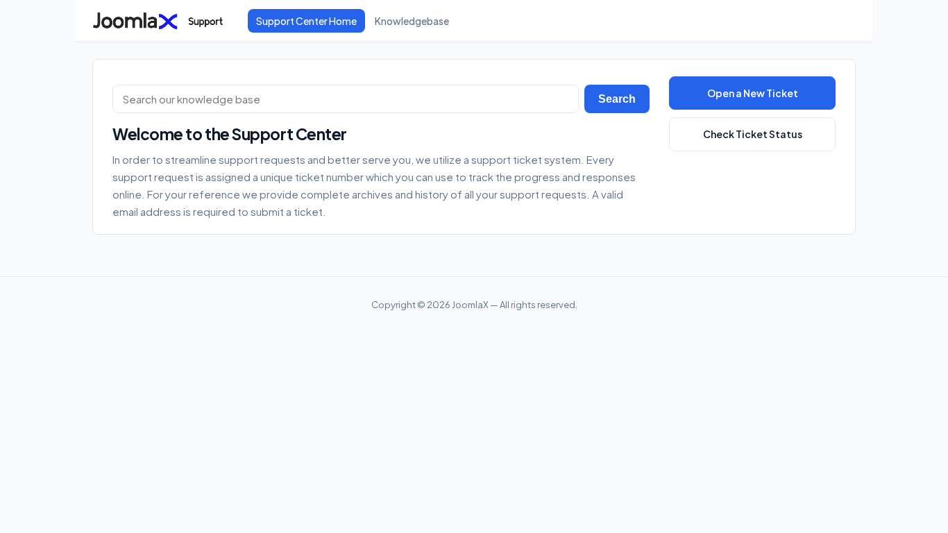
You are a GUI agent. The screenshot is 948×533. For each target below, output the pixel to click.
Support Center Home (306, 21)
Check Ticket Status (752, 134)
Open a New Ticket (752, 93)
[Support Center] (161, 21)
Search (617, 99)
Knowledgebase (412, 21)
